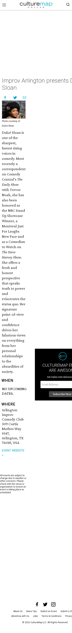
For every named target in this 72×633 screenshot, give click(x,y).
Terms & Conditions (51, 616)
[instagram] (53, 604)
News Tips (31, 611)
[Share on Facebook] (5, 97)
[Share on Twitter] (15, 97)
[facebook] (37, 604)
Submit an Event (48, 611)
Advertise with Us (20, 616)
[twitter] (45, 604)
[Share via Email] (24, 97)
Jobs (35, 616)
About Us (18, 611)
